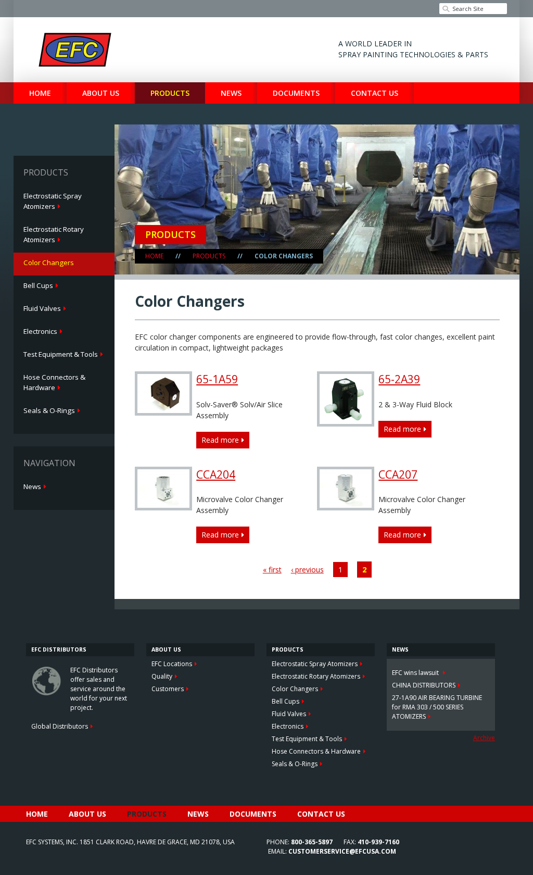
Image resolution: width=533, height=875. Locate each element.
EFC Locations (171, 663)
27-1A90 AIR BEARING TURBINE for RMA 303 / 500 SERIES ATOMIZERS (437, 707)
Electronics (40, 331)
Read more (222, 441)
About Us (100, 93)
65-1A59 (217, 379)
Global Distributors (59, 726)
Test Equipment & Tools (60, 354)
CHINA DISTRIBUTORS (423, 685)
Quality (161, 676)
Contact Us (374, 93)
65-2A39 (399, 379)
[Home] (75, 50)
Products (169, 93)
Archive (484, 737)
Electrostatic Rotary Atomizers (53, 234)
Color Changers (48, 262)
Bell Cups (38, 285)
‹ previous (307, 569)
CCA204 (215, 474)
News (231, 93)
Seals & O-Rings (49, 410)
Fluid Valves (42, 308)
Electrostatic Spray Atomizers (52, 201)
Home (40, 93)
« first (272, 569)
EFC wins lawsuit (416, 672)
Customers (167, 688)
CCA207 (397, 474)
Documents (296, 93)
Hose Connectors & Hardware (54, 382)
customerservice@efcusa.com (342, 851)
